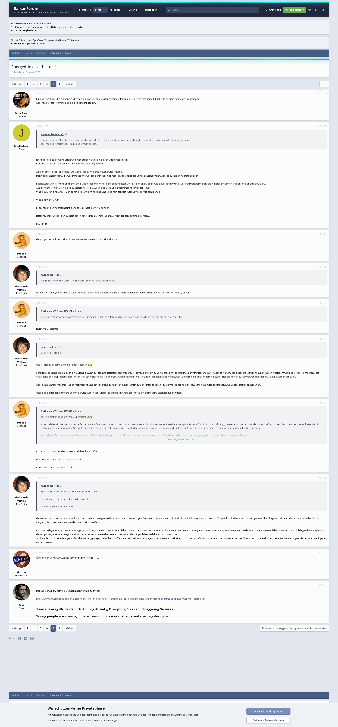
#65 (325, 303)
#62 (325, 126)
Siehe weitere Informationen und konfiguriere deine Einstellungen (83, 720)
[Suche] (323, 10)
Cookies (81, 714)
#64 (325, 266)
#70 (325, 585)
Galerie (133, 9)
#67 (325, 402)
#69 (325, 552)
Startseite (85, 9)
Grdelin (17, 71)
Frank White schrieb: (52, 134)
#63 (325, 233)
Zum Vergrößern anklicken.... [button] (182, 439)
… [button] (34, 83)
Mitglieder (151, 9)
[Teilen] (319, 93)
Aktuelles (115, 9)
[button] (106, 10)
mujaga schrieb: (50, 274)
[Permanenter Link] (174, 609)
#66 (325, 339)
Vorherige (16, 83)
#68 (325, 477)
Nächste (69, 83)
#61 (325, 93)
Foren (98, 9)
